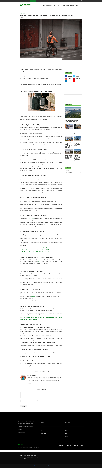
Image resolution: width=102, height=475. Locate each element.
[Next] (38, 1)
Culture (66, 427)
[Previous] (37, 1)
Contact (42, 430)
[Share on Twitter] (43, 371)
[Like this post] (41, 371)
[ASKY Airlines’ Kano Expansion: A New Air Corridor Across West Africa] (69, 151)
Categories (67, 170)
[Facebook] (76, 1)
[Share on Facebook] (42, 371)
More (77, 5)
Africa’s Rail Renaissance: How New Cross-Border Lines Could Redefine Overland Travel (77, 158)
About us (72, 5)
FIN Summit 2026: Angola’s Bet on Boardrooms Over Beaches (77, 144)
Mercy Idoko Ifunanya (31, 375)
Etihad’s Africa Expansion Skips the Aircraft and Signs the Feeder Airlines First (77, 132)
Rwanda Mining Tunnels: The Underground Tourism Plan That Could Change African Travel (68, 145)
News (67, 5)
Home (43, 5)
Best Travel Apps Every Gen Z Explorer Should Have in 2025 (36, 247)
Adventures (56, 5)
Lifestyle (63, 5)
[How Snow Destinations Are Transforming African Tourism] (69, 126)
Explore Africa (49, 5)
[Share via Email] (48, 371)
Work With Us (43, 427)
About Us (43, 425)
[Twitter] (77, 1)
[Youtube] (81, 1)
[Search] (81, 6)
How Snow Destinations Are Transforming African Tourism (68, 132)
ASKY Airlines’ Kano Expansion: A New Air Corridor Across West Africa (68, 157)
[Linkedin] (80, 1)
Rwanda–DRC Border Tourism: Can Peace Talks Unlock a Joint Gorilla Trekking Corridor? (72, 120)
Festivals (66, 436)
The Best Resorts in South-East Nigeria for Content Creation (36, 251)
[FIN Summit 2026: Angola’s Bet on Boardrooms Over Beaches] (77, 138)
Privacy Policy (43, 433)
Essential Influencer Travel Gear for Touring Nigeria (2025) (35, 249)
